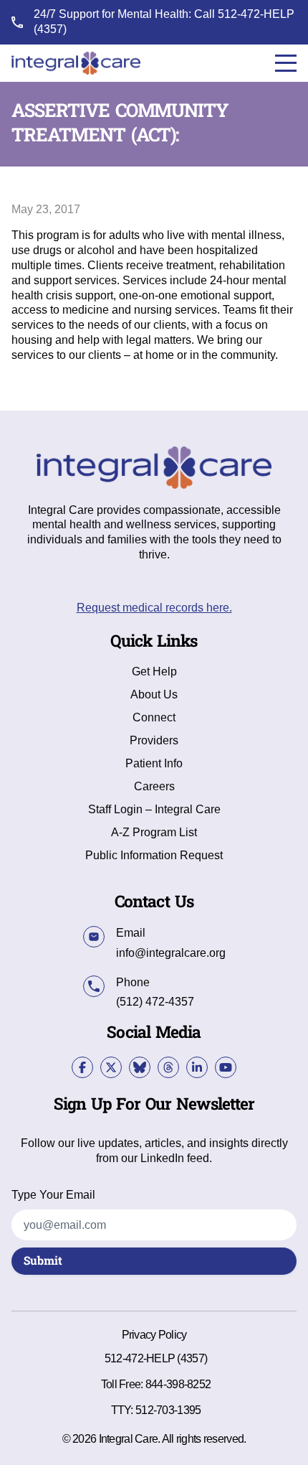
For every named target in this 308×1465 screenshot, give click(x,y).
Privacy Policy (154, 1335)
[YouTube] (225, 1067)
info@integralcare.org (171, 953)
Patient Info (154, 763)
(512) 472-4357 (155, 1002)
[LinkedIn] (197, 1067)
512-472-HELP (256, 14)
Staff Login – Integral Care (154, 809)
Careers (154, 786)
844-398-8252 (178, 1384)
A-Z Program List (154, 832)
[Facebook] (82, 1067)
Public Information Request (154, 855)
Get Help (154, 672)
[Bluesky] (139, 1067)
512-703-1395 (168, 1410)
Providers (154, 740)
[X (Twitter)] (111, 1067)
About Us (154, 695)
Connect (154, 718)
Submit (43, 1261)
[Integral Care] (75, 63)
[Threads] (168, 1067)
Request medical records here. (154, 608)
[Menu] (286, 63)
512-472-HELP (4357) (156, 1358)
